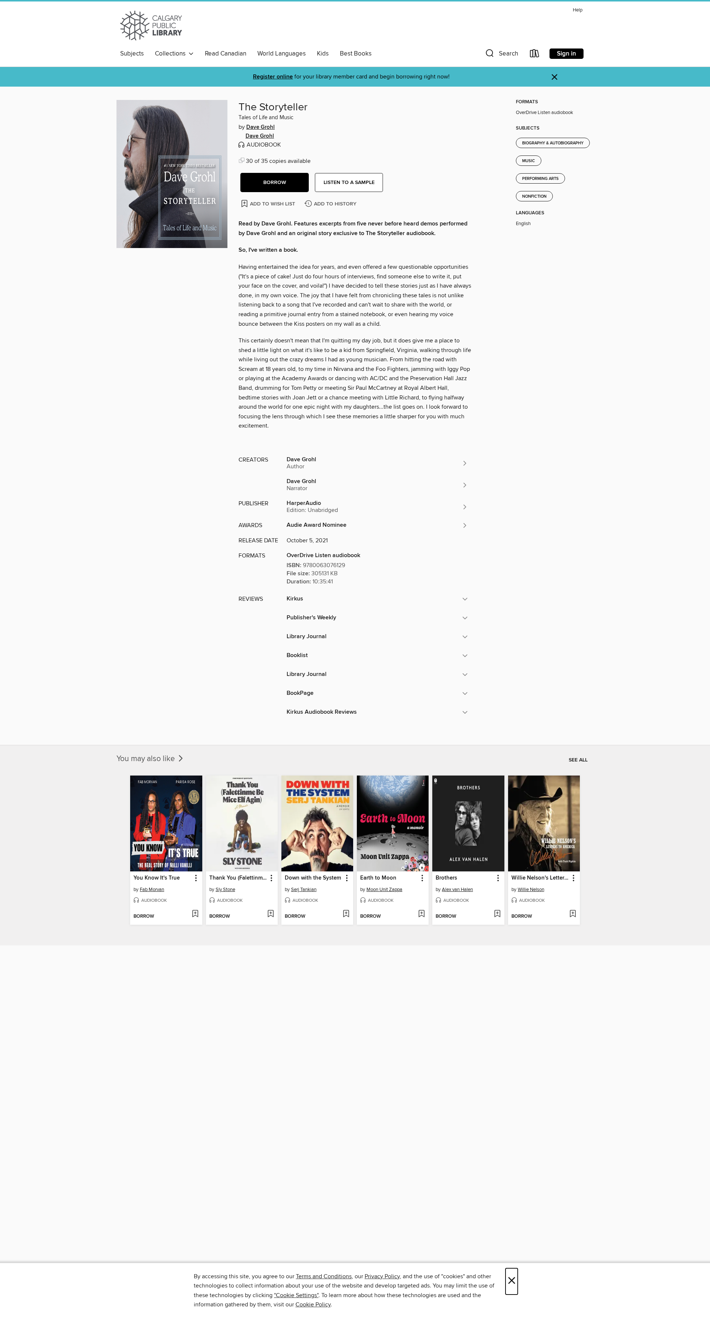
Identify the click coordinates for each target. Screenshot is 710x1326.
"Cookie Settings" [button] (296, 1295)
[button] (501, 55)
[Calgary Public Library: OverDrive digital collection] (151, 25)
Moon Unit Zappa (384, 890)
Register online (273, 77)
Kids (323, 54)
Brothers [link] (446, 878)
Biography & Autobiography (553, 143)
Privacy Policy (382, 1276)
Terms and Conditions (324, 1276)
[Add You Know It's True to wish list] (195, 914)
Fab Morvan (152, 890)
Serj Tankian (304, 890)
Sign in (566, 54)
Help (577, 10)
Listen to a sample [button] (349, 182)
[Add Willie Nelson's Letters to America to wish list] (572, 914)
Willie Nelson (531, 890)
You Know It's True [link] (156, 878)
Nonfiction (534, 196)
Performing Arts (540, 178)
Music (528, 161)
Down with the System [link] (313, 878)
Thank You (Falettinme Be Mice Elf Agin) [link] (238, 878)
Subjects (132, 54)
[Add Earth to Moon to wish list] (421, 914)
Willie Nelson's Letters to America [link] (540, 878)
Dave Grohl (260, 127)
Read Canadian (225, 54)
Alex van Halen (457, 890)
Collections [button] (172, 54)
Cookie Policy (313, 1304)
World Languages (281, 54)
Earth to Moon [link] (378, 878)
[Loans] (535, 55)
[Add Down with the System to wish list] (346, 914)
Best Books (356, 54)
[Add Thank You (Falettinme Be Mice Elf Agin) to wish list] (270, 914)
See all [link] (578, 760)
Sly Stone (225, 890)
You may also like (146, 759)
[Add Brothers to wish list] (497, 914)
